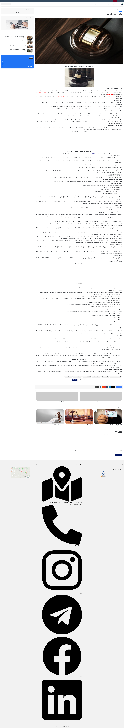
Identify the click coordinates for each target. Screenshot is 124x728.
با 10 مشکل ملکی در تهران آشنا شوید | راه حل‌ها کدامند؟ (18, 49)
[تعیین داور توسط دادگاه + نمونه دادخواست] (50, 416)
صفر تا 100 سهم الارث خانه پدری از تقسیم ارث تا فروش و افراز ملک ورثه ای (15, 36)
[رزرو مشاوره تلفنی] (62, 544)
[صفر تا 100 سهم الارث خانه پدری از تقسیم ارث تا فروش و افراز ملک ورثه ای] (30, 38)
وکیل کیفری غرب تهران (59, 96)
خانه (120, 9)
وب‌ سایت (76, 450)
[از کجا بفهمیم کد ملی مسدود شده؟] (79, 416)
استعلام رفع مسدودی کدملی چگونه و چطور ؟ (115, 424)
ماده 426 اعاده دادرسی (86, 376)
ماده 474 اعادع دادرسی (77, 376)
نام (121, 446)
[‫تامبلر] (107, 387)
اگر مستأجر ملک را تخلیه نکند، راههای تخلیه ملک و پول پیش (17, 40)
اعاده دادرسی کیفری (43, 92)
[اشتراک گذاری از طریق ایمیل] (98, 387)
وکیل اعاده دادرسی (68, 376)
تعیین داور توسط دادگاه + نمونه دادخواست (58, 424)
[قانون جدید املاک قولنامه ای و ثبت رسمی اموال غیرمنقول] (30, 46)
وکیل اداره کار (30, 64)
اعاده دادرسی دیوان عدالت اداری (115, 376)
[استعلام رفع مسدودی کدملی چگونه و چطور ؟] (108, 416)
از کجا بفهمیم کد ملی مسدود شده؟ (88, 424)
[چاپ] (96, 387)
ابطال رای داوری (110, 94)
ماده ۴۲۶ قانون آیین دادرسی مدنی (90, 153)
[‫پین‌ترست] (105, 387)
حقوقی (119, 9)
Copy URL (74, 379)
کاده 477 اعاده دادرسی (96, 376)
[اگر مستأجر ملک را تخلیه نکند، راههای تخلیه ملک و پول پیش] (30, 42)
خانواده (31, 63)
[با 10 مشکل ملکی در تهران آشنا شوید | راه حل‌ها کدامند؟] (30, 50)
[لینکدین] (110, 387)
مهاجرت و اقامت (29, 66)
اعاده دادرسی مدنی (105, 376)
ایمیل (121, 450)
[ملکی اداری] (122, 4)
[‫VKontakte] (100, 387)
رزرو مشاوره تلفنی (77, 545)
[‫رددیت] (103, 387)
